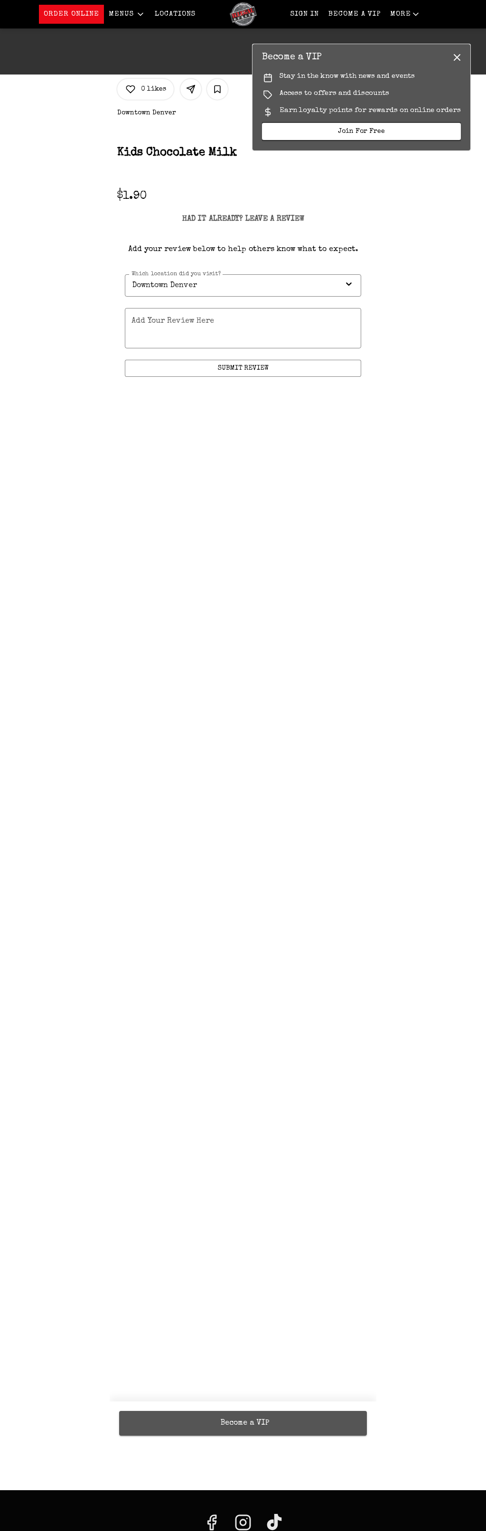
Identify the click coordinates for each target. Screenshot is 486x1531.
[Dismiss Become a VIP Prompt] (457, 57)
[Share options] (190, 89)
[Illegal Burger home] (243, 14)
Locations (175, 14)
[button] (127, 14)
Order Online (71, 14)
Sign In (304, 14)
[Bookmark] (217, 89)
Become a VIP (354, 14)
